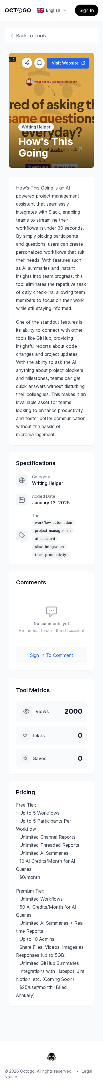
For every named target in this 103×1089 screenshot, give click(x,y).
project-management (53, 530)
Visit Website (65, 63)
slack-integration (49, 546)
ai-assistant (45, 538)
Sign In (87, 10)
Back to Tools (31, 35)
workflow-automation (53, 522)
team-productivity (50, 555)
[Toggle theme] (19, 10)
